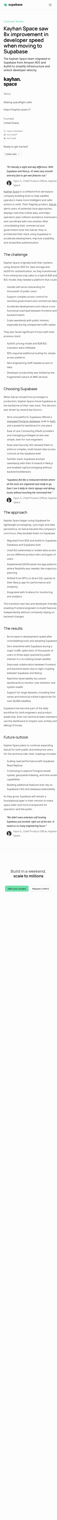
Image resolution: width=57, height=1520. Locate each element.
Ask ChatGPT (12, 135)
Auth (52, 421)
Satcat (52, 204)
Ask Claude (11, 138)
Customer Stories (14, 21)
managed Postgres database (23, 421)
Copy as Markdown (15, 131)
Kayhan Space (12, 191)
